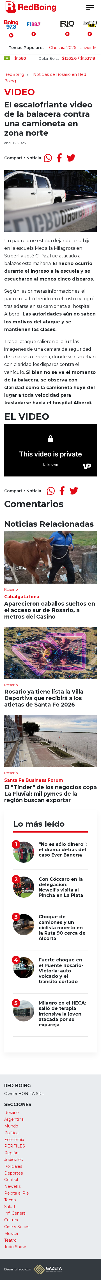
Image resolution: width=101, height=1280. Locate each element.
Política (11, 1132)
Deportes (13, 1173)
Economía (14, 1139)
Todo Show (15, 1246)
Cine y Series (16, 1226)
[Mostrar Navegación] (90, 7)
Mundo (11, 1126)
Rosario (11, 1112)
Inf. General (15, 1213)
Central (11, 1179)
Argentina (14, 1119)
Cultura (11, 1219)
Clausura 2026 (62, 47)
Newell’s (12, 1186)
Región (11, 1152)
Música (11, 1233)
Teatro (10, 1240)
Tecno (10, 1199)
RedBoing (14, 74)
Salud (9, 1206)
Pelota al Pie (16, 1193)
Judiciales (13, 1159)
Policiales (13, 1166)
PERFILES (14, 1146)
